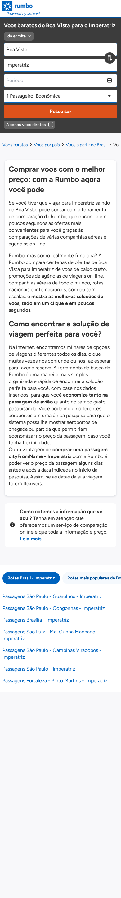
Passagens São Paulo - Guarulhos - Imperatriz (52, 596)
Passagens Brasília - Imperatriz (35, 620)
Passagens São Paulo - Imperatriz (38, 669)
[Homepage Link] (21, 6)
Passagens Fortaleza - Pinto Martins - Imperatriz (55, 681)
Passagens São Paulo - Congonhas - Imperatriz (53, 608)
